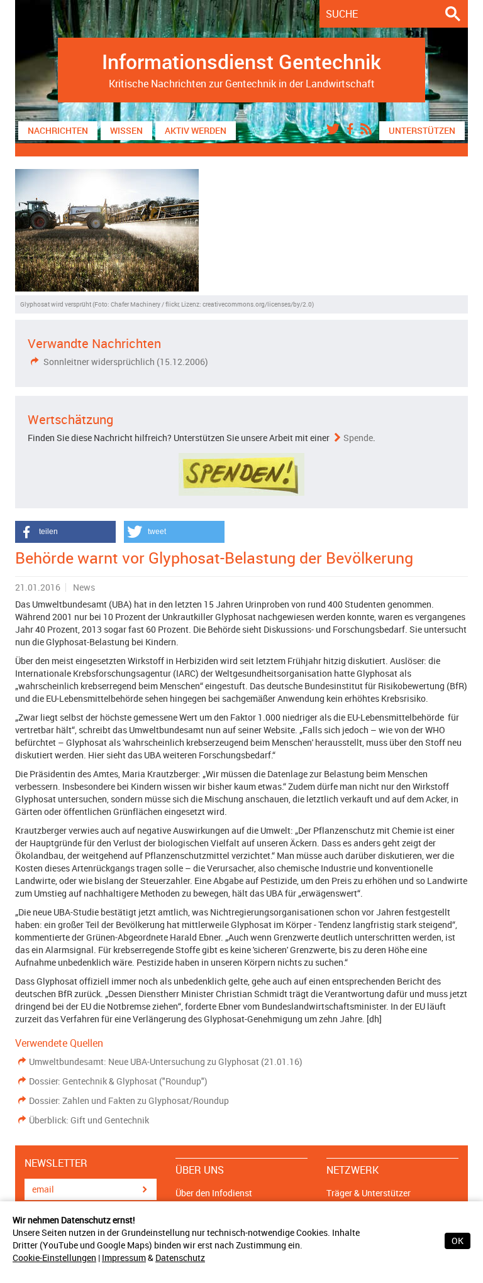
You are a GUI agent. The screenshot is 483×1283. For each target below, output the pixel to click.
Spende (358, 438)
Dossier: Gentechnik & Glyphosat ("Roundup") (118, 1081)
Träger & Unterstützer (368, 1193)
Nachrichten (58, 130)
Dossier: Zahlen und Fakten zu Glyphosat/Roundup (129, 1100)
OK (458, 1241)
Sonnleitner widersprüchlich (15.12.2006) (125, 362)
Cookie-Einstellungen (54, 1258)
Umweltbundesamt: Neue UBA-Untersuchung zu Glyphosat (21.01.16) (166, 1061)
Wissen (126, 130)
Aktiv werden (195, 130)
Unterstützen (422, 130)
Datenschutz (180, 1258)
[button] (65, 532)
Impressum (124, 1258)
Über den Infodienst (213, 1193)
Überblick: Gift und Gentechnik (89, 1120)
